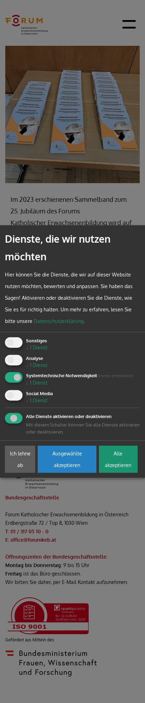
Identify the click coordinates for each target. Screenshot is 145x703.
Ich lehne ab (20, 459)
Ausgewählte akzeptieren (67, 459)
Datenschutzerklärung (58, 321)
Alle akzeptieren (118, 459)
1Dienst (37, 347)
